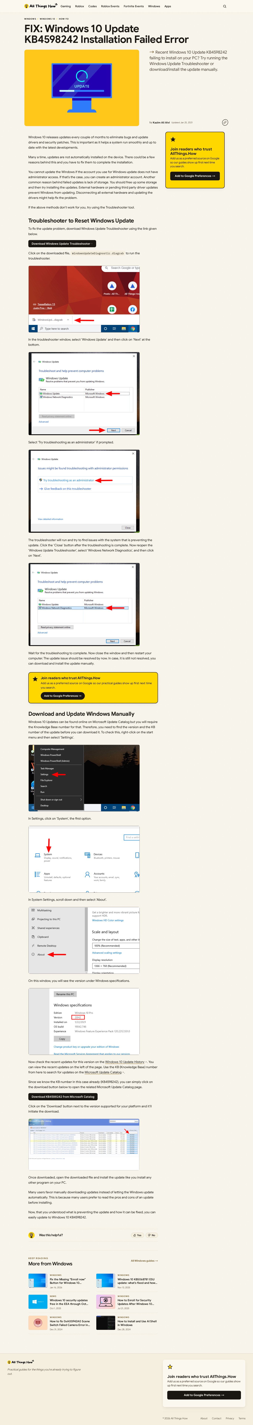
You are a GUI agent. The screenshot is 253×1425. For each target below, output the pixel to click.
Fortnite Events (134, 6)
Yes (139, 1235)
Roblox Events (110, 6)
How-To (64, 19)
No (153, 1235)
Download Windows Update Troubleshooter (61, 243)
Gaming (66, 6)
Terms (242, 1418)
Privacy (230, 1418)
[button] (84, 299)
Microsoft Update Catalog (103, 1072)
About (203, 1418)
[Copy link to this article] (225, 122)
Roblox (79, 6)
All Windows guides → (144, 1260)
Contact (216, 1418)
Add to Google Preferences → (62, 695)
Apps (167, 6)
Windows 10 (47, 19)
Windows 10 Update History (124, 1062)
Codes (92, 6)
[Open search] (225, 6)
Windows (154, 6)
